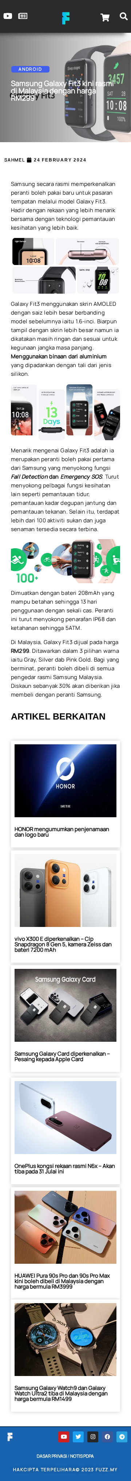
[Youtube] (63, 1436)
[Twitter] (78, 1436)
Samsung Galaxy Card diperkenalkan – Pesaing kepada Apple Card (62, 1056)
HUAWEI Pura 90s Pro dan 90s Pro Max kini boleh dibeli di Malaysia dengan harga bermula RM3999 (62, 1281)
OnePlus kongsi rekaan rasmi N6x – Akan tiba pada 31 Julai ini (65, 1168)
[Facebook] (107, 1436)
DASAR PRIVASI (52, 1456)
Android (30, 69)
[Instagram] (92, 1436)
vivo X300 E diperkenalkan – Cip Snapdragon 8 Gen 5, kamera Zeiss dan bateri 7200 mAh (63, 944)
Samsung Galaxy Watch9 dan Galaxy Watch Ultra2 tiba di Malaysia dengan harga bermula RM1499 (61, 1393)
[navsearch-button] (123, 17)
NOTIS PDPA (82, 1456)
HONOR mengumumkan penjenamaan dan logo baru (62, 831)
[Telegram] (121, 1436)
